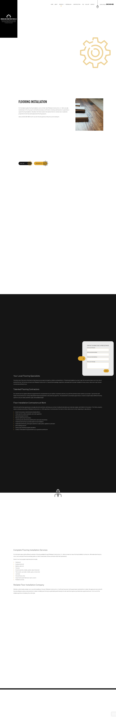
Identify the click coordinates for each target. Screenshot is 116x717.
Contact (92, 4)
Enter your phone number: (92, 352)
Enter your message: (91, 361)
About (56, 4)
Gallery (87, 4)
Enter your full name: (91, 347)
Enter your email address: (92, 356)
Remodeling (68, 4)
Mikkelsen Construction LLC (9, 19)
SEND (106, 370)
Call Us (22, 163)
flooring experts (30, 109)
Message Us (39, 163)
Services (61, 4)
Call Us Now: (107, 4)
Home (52, 4)
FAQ (83, 4)
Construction (76, 4)
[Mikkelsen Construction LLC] (8, 15)
